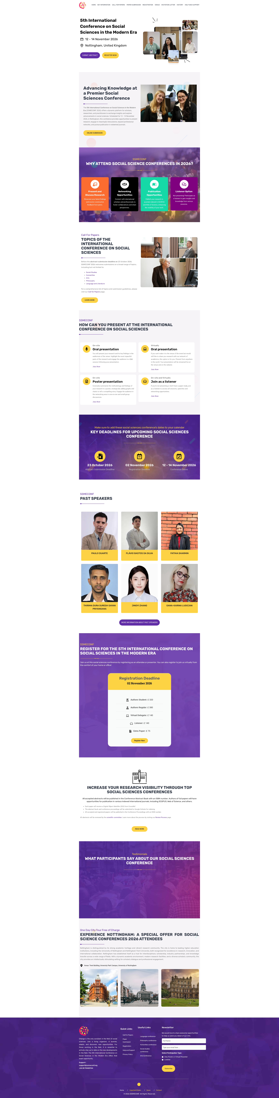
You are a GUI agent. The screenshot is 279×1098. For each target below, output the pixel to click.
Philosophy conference (148, 1040)
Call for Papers (94, 292)
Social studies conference (145, 1050)
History (180, 5)
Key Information (103, 5)
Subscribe (168, 1068)
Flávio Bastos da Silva (139, 553)
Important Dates (135, 1090)
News (149, 1090)
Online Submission (95, 133)
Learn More (89, 300)
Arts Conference (145, 1056)
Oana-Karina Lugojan (179, 605)
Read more (139, 829)
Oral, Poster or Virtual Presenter (176, 1057)
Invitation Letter (168, 5)
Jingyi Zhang (139, 605)
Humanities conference (148, 1045)
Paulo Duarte (99, 553)
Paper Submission (134, 5)
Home (94, 5)
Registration (148, 5)
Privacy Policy (128, 1054)
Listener (167, 1060)
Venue (157, 5)
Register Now (139, 741)
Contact (159, 1090)
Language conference (148, 1036)
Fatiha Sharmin (179, 553)
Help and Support (192, 5)
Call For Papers (118, 5)
